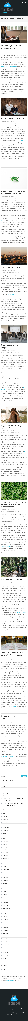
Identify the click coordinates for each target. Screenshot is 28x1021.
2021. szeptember (6, 941)
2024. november (6, 858)
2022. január (5, 930)
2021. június (5, 949)
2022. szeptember (6, 908)
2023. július (5, 883)
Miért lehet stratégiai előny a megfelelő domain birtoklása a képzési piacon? (13, 804)
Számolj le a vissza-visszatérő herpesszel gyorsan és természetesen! (13, 504)
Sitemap (14, 1009)
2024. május (5, 863)
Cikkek (4, 969)
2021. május (5, 952)
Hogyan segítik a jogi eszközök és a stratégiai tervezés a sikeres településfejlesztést (14, 790)
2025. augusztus (6, 847)
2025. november (6, 838)
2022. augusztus (6, 911)
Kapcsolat (22, 1008)
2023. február (5, 894)
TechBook (4, 12)
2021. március (6, 958)
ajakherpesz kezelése (6, 546)
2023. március (6, 891)
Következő (10, 771)
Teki (14, 50)
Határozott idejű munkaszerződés (9, 66)
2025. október (5, 841)
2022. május (5, 919)
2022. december (6, 899)
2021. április (5, 955)
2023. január (5, 897)
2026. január (5, 833)
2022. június (5, 916)
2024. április (5, 866)
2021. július (5, 947)
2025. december (6, 836)
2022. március (6, 924)
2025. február (5, 855)
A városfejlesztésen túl (10, 268)
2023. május (5, 886)
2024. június (5, 861)
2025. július (5, 849)
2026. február (5, 830)
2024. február (5, 872)
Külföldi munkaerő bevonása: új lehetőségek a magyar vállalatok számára (14, 799)
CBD (1, 220)
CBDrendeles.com (10, 980)
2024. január (5, 874)
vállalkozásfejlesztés (13, 295)
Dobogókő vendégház (21, 612)
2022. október (5, 905)
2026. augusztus (6, 813)
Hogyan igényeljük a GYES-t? (13, 118)
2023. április (5, 888)
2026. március (6, 827)
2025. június (5, 852)
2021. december (6, 933)
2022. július (5, 913)
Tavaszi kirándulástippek (11, 579)
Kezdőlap (5, 1008)
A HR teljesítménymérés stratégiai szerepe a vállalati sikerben (14, 794)
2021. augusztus (6, 944)
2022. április (5, 922)
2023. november (6, 880)
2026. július (5, 816)
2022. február (5, 927)
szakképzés (14, 706)
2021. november (6, 936)
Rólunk (11, 1008)
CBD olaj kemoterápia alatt (7, 756)
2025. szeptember (6, 844)
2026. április (5, 824)
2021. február (5, 961)
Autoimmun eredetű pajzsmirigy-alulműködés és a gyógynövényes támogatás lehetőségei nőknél (13, 785)
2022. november (6, 902)
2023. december (6, 877)
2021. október (5, 938)
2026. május (5, 822)
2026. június (5, 819)
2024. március (6, 869)
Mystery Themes (16, 1015)
